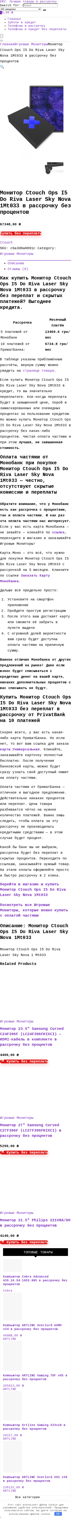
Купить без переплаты (21, 233)
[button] (2, 67)
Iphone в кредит (22, 22)
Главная (14, 19)
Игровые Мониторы (31, 44)
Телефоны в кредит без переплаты (37, 29)
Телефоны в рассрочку (26, 26)
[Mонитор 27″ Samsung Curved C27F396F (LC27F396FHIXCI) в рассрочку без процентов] (36, 1109)
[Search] (44, 10)
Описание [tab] (16, 263)
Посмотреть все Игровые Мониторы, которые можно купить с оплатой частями (34, 910)
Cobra (7, 1290)
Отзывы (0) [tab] (18, 269)
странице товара (38, 371)
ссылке (58, 532)
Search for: (10, 5)
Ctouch (6, 242)
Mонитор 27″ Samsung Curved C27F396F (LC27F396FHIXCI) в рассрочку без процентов (30, 1130)
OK (58, 1513)
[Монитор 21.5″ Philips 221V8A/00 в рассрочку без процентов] (36, 1204)
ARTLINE (9, 1339)
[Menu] (1, 36)
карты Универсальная (20, 749)
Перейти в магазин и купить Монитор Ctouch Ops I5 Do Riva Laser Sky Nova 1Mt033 (33, 889)
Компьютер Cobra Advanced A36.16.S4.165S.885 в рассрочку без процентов (35, 1280)
